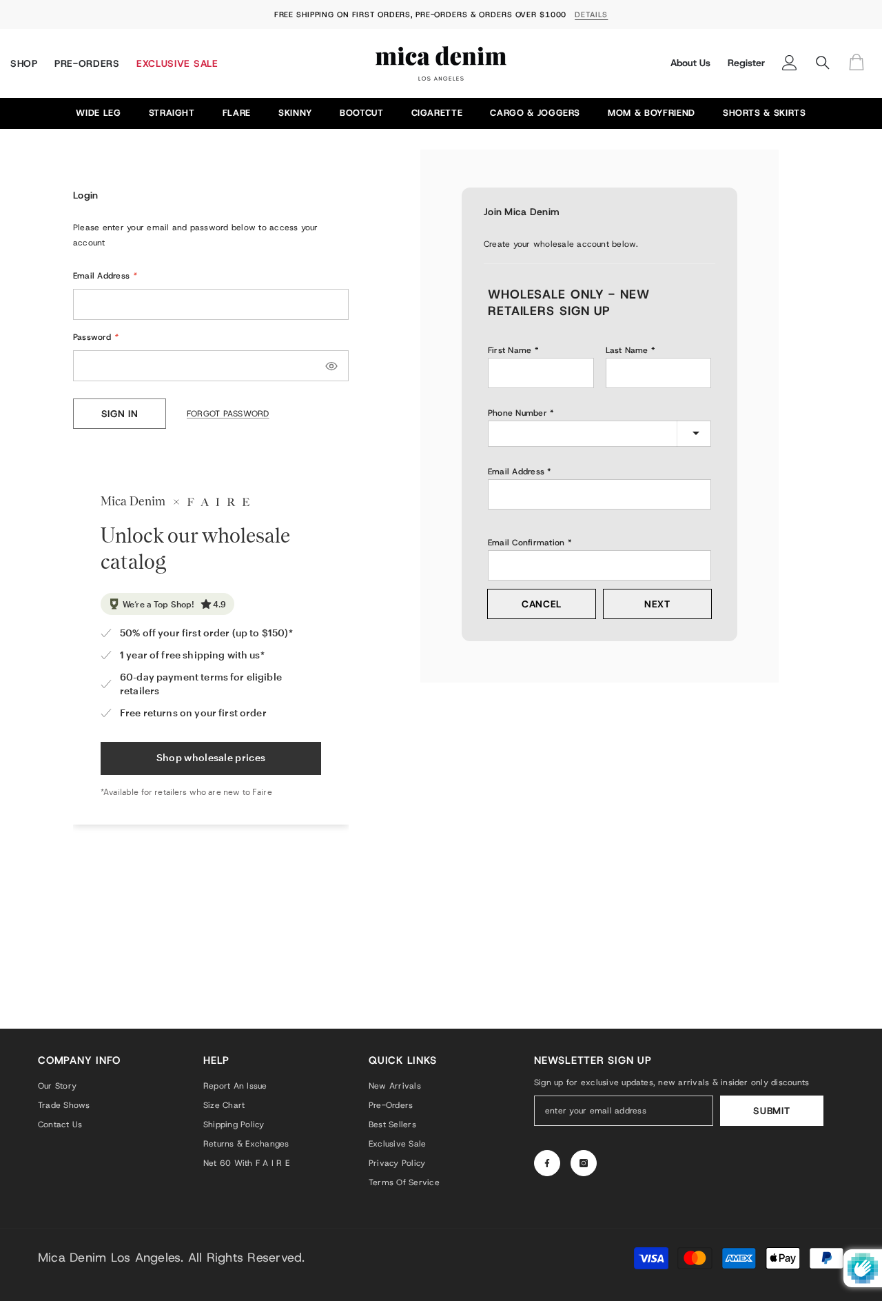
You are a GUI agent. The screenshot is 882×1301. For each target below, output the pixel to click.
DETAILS (591, 14)
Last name (627, 350)
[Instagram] (584, 1163)
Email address (516, 471)
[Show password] (331, 366)
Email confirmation (526, 542)
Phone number (517, 412)
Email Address (105, 275)
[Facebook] (547, 1163)
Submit (771, 1111)
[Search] (822, 62)
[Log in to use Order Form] (860, 63)
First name (509, 350)
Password (95, 337)
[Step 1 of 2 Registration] (599, 262)
